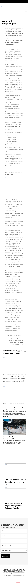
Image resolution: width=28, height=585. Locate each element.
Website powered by (14, 582)
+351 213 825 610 (7, 575)
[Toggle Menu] (26, 11)
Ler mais (5, 383)
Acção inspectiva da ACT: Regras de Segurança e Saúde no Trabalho (14, 505)
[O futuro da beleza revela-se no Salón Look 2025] (14, 427)
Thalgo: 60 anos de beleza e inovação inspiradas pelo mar (15, 482)
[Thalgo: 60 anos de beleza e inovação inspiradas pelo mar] (15, 470)
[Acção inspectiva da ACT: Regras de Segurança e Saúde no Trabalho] (15, 494)
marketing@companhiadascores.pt (18, 575)
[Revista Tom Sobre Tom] (14, 8)
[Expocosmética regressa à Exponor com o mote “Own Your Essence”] (14, 365)
